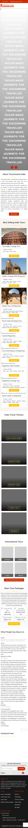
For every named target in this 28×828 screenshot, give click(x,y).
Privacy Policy (18, 802)
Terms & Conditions (19, 799)
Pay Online (17, 807)
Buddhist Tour (14, 485)
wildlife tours (14, 461)
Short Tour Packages (6, 794)
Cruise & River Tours (5, 797)
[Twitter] (20, 773)
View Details (14, 256)
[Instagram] (23, 773)
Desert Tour (14, 508)
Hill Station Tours (14, 438)
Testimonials (18, 797)
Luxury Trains (4, 799)
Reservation (17, 804)
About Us (17, 794)
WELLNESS (14, 531)
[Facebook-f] (16, 773)
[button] (27, 5)
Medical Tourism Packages (7, 802)
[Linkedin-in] (26, 773)
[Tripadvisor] (13, 773)
